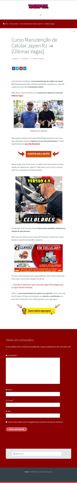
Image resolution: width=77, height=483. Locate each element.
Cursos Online (38, 59)
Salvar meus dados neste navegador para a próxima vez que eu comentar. (35, 422)
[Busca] (39, 13)
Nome (10, 390)
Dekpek (27, 472)
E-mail (11, 400)
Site (9, 411)
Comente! (25, 59)
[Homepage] (38, 6)
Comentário (13, 355)
